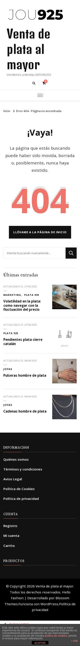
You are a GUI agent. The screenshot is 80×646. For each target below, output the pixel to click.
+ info (74, 640)
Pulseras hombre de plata (24, 375)
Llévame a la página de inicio (40, 232)
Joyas (7, 369)
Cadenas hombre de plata (24, 411)
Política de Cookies (19, 489)
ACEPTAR (40, 643)
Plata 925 (31, 294)
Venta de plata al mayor (28, 49)
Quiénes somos (16, 459)
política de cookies (56, 635)
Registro (10, 525)
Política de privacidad (21, 498)
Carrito (9, 545)
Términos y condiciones (22, 469)
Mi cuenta (11, 535)
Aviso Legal (12, 479)
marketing (12, 294)
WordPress (49, 604)
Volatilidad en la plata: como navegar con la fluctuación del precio (22, 305)
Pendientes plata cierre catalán (22, 341)
